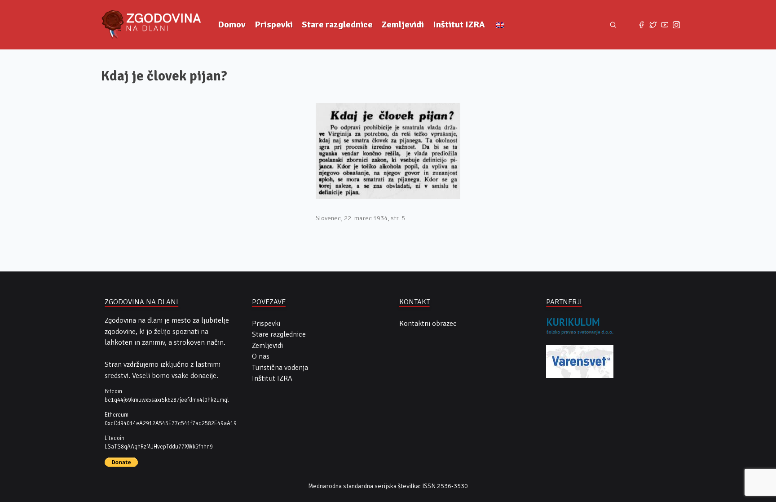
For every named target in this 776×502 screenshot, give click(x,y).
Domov (232, 24)
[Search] (613, 25)
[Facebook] (641, 25)
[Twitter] (653, 25)
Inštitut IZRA (459, 24)
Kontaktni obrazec (428, 323)
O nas (260, 356)
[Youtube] (664, 25)
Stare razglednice (337, 24)
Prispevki (274, 24)
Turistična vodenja (280, 367)
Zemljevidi (403, 24)
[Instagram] (676, 25)
